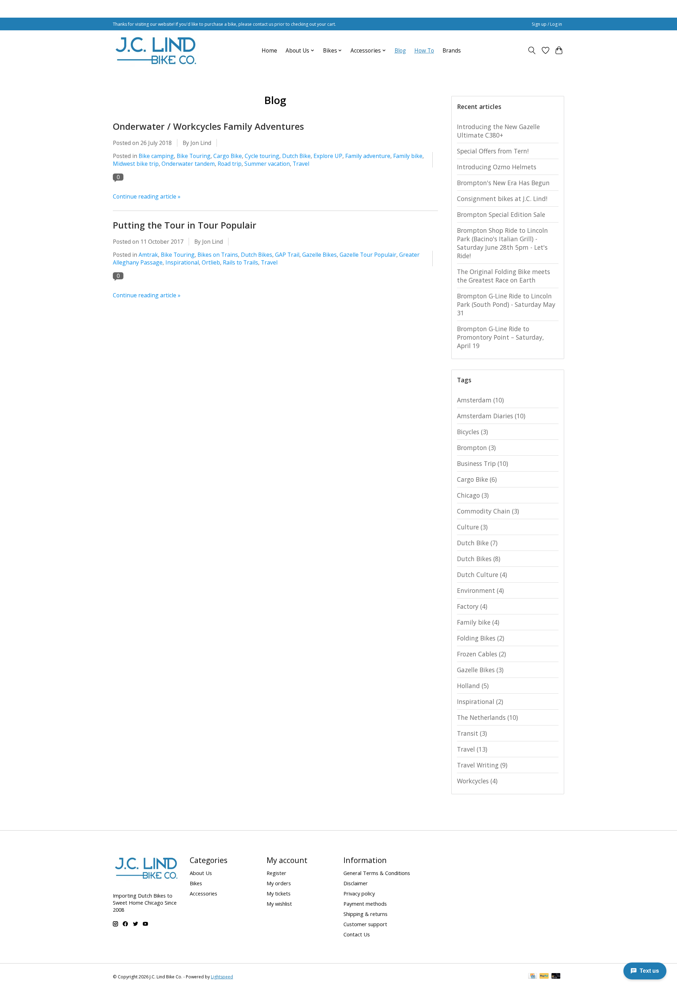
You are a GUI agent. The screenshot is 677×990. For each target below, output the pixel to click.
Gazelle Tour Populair (368, 255)
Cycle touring (262, 156)
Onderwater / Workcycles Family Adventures (208, 126)
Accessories (203, 893)
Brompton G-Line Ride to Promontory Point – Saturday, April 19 (500, 337)
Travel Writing (482, 765)
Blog (400, 50)
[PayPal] (544, 976)
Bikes (196, 883)
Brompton (476, 447)
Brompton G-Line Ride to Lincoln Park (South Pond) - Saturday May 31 (506, 304)
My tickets (279, 893)
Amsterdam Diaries (491, 416)
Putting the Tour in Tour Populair (184, 225)
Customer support (365, 924)
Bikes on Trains (217, 255)
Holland (473, 685)
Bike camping (156, 156)
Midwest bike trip (136, 164)
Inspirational (182, 262)
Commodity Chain (488, 511)
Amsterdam (480, 400)
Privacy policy (359, 893)
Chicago (473, 495)
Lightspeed (222, 977)
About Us (201, 872)
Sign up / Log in (547, 24)
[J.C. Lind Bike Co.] (156, 50)
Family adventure (367, 156)
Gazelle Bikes (319, 255)
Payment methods (365, 903)
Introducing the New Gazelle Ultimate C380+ (498, 130)
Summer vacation (267, 164)
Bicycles (472, 431)
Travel (301, 164)
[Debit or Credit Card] (556, 976)
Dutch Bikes (256, 255)
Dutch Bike (296, 156)
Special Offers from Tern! (493, 151)
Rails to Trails (240, 262)
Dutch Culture (482, 574)
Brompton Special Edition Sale (501, 214)
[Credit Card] (532, 976)
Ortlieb (211, 262)
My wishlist (279, 903)
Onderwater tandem (188, 164)
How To (424, 50)
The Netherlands (487, 717)
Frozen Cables (481, 654)
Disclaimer (355, 883)
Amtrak (148, 255)
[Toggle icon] (532, 50)
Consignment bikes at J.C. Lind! (502, 198)
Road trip (230, 164)
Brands (452, 50)
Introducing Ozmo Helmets (496, 167)
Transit (472, 733)
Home (269, 50)
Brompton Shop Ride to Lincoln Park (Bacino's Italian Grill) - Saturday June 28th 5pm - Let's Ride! (502, 243)
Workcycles (477, 781)
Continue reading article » (147, 196)
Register (276, 872)
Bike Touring (194, 156)
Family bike (407, 156)
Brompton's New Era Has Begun (503, 182)
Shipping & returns (365, 913)
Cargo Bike (227, 156)
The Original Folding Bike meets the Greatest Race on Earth (503, 275)
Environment (480, 590)
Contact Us (356, 934)
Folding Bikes (480, 638)
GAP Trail (287, 255)
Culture (472, 527)
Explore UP (327, 156)
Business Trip (482, 463)
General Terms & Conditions (376, 872)
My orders (279, 883)
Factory (472, 606)
